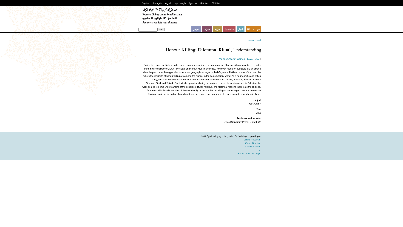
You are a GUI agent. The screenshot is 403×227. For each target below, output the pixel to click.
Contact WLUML (252, 147)
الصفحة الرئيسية (254, 40)
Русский (193, 3)
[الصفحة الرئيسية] (162, 23)
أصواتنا (207, 29)
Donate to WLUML (252, 140)
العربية (168, 3)
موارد (217, 29)
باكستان (249, 59)
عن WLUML (253, 29)
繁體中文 (216, 3)
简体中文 (204, 3)
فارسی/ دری (180, 3)
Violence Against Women (232, 59)
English (145, 3)
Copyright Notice (252, 143)
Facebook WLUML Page (249, 153)
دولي (256, 59)
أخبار (240, 29)
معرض (196, 29)
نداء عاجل (229, 29)
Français (157, 3)
